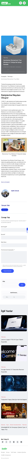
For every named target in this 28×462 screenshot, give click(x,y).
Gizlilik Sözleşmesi (6, 455)
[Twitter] (2, 441)
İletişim (3, 452)
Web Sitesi (3, 242)
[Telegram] (13, 441)
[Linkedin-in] (17, 441)
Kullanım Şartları (21, 452)
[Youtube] (21, 441)
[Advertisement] (14, 21)
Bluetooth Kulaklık (13, 70)
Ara (4, 281)
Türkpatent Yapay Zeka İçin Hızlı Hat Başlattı (14, 399)
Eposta (3, 234)
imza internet (5, 458)
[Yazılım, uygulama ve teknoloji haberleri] (6, 2)
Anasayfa (3, 76)
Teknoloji (9, 76)
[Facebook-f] (10, 441)
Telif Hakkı (13, 452)
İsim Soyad (4, 226)
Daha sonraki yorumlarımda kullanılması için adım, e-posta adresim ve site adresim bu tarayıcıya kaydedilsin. (14, 266)
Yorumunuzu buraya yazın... (8, 250)
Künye (7, 452)
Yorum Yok (5, 69)
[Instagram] (6, 441)
